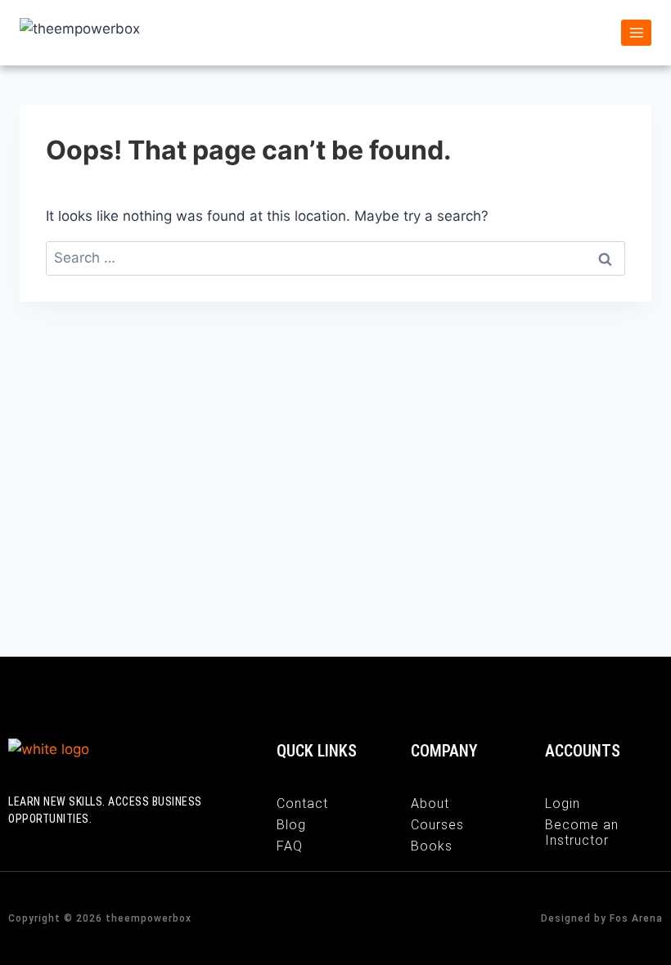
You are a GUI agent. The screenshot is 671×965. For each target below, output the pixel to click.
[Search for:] (335, 257)
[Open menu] (636, 32)
